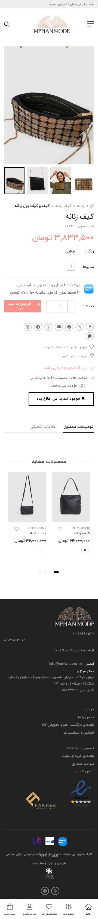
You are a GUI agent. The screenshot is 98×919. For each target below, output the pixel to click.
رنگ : (89, 251)
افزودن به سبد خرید (19, 306)
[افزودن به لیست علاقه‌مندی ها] (60, 528)
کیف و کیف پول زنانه (32, 206)
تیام (35, 863)
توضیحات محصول (78, 426)
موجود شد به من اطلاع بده (58, 398)
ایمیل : (88, 663)
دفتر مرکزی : (84, 671)
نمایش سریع (71, 516)
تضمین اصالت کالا (80, 748)
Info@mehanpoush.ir (65, 663)
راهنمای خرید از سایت (78, 756)
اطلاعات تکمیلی (43, 426)
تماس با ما (86, 717)
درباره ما (88, 709)
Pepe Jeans (81, 528)
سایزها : (87, 267)
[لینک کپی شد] (90, 336)
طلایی (70, 251)
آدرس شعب (85, 771)
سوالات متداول (83, 763)
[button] (56, 572)
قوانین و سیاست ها (79, 732)
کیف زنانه (63, 206)
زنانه (80, 206)
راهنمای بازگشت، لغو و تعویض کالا (68, 724)
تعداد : (88, 306)
